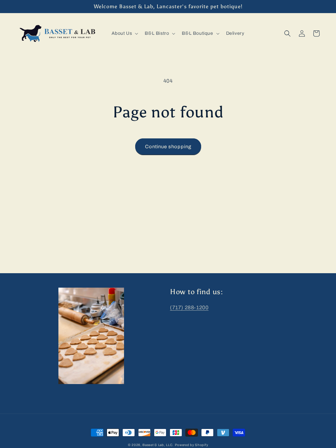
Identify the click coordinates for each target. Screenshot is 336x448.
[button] (124, 33)
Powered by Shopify (191, 445)
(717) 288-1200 (189, 307)
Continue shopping (168, 146)
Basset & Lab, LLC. (158, 445)
